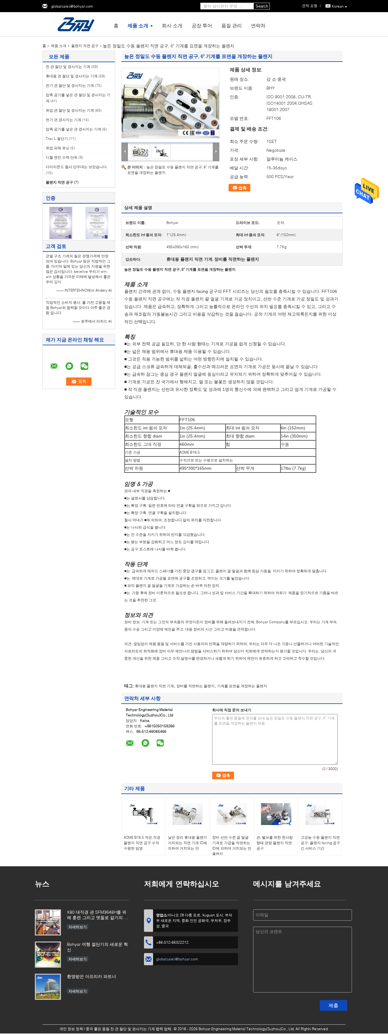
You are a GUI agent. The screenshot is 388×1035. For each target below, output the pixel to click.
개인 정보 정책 (71, 1029)
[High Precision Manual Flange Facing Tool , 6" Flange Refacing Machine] (170, 103)
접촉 (242, 187)
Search (262, 6)
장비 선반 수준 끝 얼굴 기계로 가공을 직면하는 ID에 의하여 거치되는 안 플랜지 (231, 845)
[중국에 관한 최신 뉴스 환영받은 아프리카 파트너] (48, 987)
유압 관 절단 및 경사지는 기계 (70, 110)
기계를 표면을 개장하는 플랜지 (242, 686)
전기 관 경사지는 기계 (63, 119)
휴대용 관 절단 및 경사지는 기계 (72, 76)
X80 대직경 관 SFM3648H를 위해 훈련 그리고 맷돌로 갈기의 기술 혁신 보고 (97, 915)
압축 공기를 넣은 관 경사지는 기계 (73, 129)
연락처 (258, 25)
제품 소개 (138, 25)
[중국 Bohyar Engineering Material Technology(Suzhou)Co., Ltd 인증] (61, 222)
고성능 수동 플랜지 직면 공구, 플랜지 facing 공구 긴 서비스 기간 (320, 843)
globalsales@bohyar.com (72, 6)
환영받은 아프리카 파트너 (91, 976)
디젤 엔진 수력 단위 (62, 157)
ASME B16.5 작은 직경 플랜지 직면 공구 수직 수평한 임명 (142, 843)
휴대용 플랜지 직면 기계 (154, 686)
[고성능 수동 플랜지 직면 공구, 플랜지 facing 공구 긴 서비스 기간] (320, 814)
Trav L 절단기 (57, 138)
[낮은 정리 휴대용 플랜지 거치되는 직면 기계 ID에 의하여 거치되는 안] (187, 814)
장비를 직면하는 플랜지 (195, 686)
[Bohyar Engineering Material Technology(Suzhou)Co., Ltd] (75, 24)
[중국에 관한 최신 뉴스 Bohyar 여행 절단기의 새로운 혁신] (48, 954)
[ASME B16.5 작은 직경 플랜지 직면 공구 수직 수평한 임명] (143, 814)
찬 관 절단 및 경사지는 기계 (68, 66)
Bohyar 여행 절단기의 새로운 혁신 (97, 947)
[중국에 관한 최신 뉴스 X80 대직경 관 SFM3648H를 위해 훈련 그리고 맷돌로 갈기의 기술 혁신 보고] (48, 922)
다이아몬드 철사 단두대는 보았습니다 (76, 166)
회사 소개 (172, 25)
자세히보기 (78, 927)
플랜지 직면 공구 (85, 45)
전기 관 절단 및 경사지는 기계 (70, 85)
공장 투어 (202, 25)
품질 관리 (231, 25)
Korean (338, 6)
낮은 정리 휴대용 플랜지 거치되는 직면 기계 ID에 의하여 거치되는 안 (187, 843)
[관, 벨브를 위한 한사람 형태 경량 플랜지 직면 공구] (276, 814)
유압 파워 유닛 (57, 148)
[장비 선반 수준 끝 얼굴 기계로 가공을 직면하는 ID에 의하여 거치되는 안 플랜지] (232, 814)
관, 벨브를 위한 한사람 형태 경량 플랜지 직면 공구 (274, 843)
